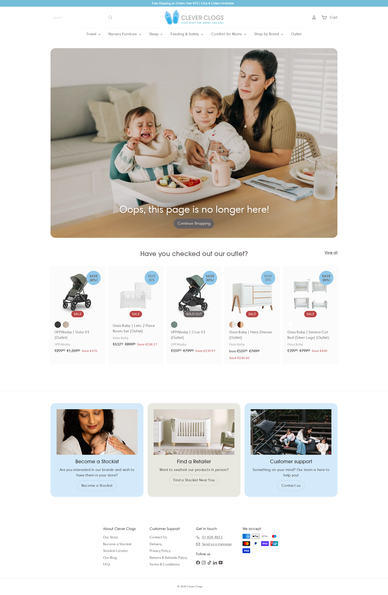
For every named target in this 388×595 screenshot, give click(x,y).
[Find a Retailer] (194, 432)
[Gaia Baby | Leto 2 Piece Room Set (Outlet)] (136, 308)
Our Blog (110, 558)
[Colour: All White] (290, 324)
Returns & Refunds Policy (168, 558)
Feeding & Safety (185, 34)
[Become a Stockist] (97, 432)
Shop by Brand (267, 34)
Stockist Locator (115, 551)
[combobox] (83, 17)
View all (331, 252)
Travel (91, 34)
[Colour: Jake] (58, 324)
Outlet (296, 34)
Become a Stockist (117, 544)
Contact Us (158, 537)
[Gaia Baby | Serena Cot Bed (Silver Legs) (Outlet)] (310, 312)
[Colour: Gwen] (174, 324)
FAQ (106, 564)
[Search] (110, 17)
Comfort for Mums (227, 34)
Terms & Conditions (165, 564)
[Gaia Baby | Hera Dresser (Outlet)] (252, 315)
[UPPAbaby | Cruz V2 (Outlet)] (194, 312)
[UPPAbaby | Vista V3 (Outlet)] (78, 312)
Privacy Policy (160, 551)
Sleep (154, 34)
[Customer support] (291, 432)
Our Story (110, 537)
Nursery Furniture (123, 34)
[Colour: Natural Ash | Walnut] (240, 324)
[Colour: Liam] (66, 324)
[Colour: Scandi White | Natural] (232, 324)
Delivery (156, 544)
